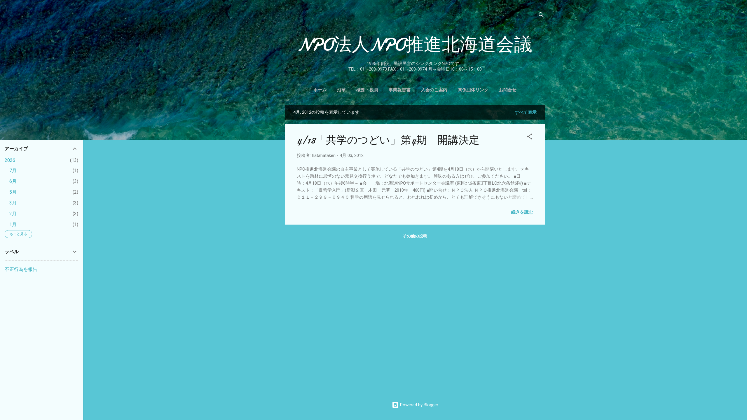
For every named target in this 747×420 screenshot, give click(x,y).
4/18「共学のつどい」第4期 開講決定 (388, 140)
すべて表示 (526, 112)
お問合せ (507, 89)
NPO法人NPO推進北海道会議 (415, 44)
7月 (13, 170)
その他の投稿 (415, 236)
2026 (10, 160)
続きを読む (522, 212)
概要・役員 (367, 89)
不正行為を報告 (21, 269)
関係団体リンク (473, 89)
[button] (529, 137)
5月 (13, 192)
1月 (13, 224)
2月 (13, 213)
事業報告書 (400, 89)
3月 (13, 203)
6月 (13, 181)
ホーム (320, 89)
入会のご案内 (434, 89)
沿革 (341, 89)
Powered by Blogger (418, 404)
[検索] (541, 16)
